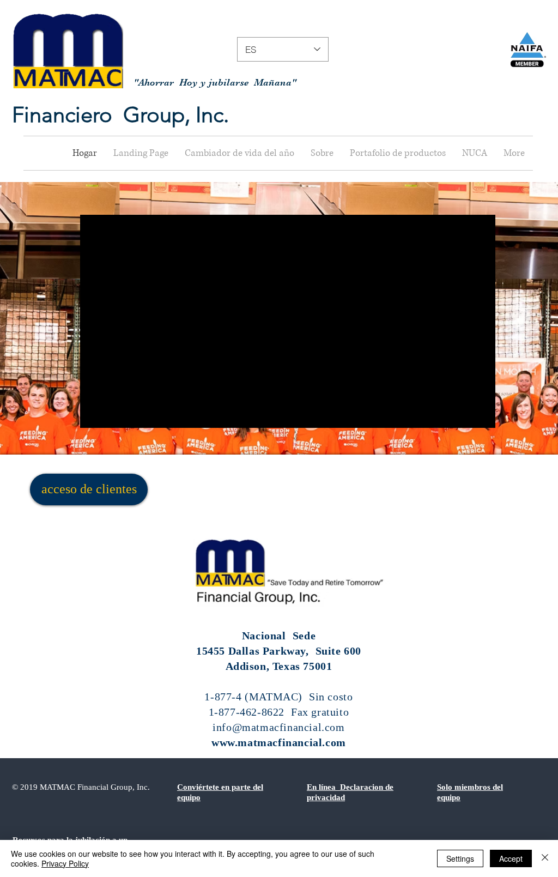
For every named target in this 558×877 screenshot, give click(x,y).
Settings (460, 858)
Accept (511, 858)
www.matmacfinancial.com (278, 742)
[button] (322, 153)
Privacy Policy (65, 863)
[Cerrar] (544, 858)
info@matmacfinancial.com (278, 727)
